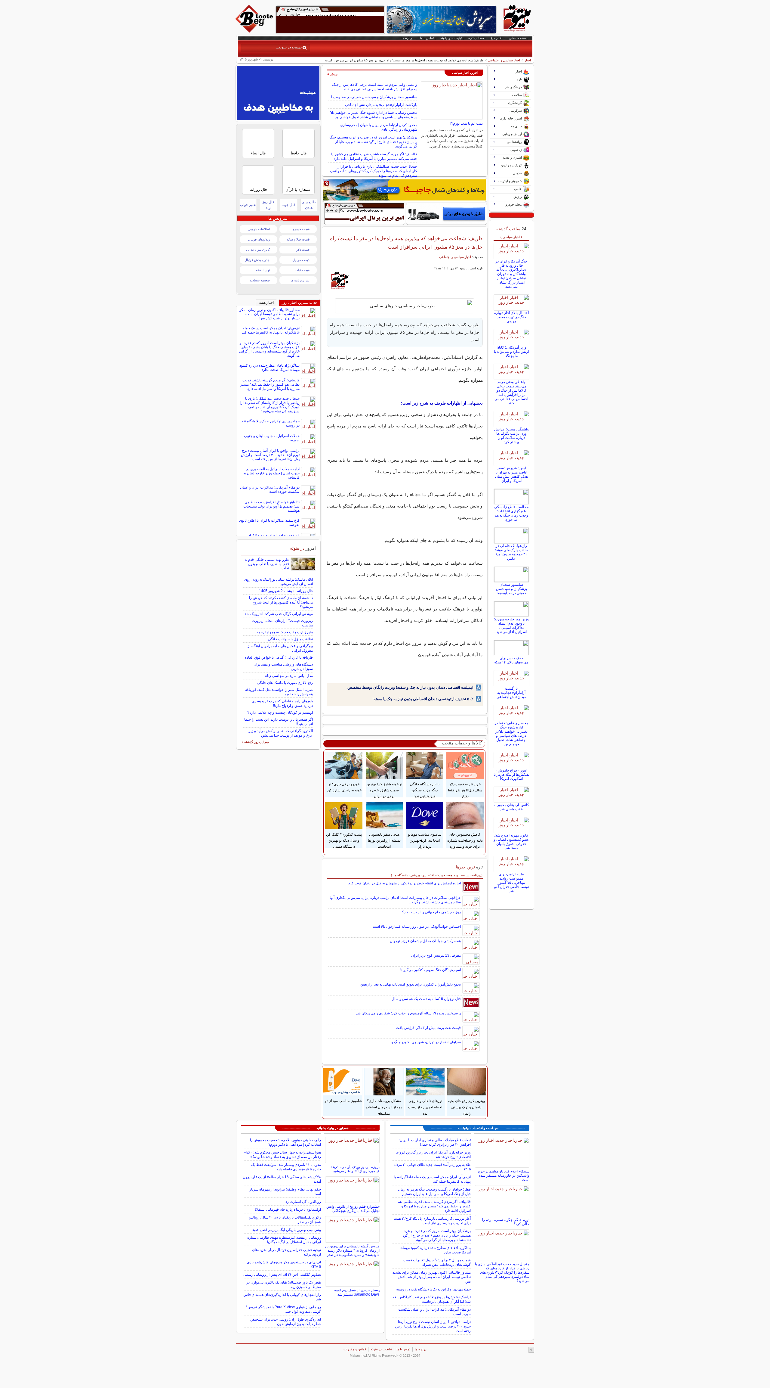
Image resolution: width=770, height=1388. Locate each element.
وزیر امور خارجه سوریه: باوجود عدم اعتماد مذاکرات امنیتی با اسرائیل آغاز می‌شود (511, 625)
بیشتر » (332, 74)
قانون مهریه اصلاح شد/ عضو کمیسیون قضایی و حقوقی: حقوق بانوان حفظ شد (511, 841)
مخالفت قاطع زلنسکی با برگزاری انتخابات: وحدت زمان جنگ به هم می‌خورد (511, 513)
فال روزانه (258, 189)
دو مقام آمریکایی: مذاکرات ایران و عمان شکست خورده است (270, 489)
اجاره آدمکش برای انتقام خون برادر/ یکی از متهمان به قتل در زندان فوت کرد (404, 883)
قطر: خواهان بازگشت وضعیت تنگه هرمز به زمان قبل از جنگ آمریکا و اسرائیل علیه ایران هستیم (434, 1191)
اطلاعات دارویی (259, 229)
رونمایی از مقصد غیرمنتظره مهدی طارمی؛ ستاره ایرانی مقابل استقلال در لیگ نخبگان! (284, 1239)
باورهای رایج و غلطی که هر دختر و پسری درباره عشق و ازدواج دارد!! (282, 703)
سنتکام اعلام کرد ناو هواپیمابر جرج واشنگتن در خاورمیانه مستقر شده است (503, 1175)
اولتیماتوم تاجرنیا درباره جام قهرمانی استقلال (287, 1209)
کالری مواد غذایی (258, 249)
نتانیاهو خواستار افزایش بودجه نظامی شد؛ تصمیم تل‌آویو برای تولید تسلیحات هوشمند (271, 506)
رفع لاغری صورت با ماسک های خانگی (285, 683)
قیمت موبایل (301, 260)
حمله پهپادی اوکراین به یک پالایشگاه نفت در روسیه (433, 1289)
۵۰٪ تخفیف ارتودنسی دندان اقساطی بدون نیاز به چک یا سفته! (422, 699)
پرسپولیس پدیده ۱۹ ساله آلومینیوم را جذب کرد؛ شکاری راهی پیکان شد (408, 1013)
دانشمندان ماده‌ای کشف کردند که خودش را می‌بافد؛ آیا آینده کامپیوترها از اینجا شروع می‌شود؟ (281, 602)
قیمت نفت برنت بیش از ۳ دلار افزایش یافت (428, 1028)
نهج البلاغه (263, 270)
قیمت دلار (303, 249)
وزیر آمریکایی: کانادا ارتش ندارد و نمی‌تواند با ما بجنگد (511, 351)
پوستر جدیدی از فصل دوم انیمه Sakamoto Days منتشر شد (357, 1292)
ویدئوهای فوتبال (259, 239)
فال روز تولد (268, 205)
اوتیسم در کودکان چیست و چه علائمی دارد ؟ (280, 712)
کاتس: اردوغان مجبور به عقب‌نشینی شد (511, 807)
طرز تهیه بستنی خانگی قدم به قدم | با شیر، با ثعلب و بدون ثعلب (267, 563)
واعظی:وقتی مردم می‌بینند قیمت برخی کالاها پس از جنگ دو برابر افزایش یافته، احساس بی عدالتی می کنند (374, 86)
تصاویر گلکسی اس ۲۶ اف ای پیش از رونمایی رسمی (282, 1274)
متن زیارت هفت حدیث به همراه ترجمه (285, 632)
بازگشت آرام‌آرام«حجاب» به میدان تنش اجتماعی (381, 105)
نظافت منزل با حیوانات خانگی (290, 639)
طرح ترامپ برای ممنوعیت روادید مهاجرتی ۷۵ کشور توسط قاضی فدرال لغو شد (511, 882)
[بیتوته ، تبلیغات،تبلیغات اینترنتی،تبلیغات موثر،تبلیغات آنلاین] (330, 19)
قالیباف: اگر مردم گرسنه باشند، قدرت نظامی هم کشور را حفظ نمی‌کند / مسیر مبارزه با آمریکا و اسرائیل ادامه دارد (374, 156)
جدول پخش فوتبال (257, 260)
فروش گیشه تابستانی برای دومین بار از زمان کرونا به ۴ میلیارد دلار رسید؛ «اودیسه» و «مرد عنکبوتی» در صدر (352, 1250)
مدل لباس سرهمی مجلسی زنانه (288, 676)
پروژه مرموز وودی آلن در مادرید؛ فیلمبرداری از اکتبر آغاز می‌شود (355, 1169)
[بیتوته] (255, 31)
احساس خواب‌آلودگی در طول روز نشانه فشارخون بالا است (416, 926)
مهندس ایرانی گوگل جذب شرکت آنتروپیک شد (279, 614)
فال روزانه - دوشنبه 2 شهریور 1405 (286, 591)
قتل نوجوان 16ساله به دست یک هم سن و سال (426, 999)
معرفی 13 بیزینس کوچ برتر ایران (436, 955)
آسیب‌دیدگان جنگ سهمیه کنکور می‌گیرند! (430, 970)
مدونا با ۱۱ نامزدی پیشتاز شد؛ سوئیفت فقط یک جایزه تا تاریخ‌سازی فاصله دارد (286, 1167)
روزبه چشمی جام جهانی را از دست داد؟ (431, 912)
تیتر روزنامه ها (300, 280)
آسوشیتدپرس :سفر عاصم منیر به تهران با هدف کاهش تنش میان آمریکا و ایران (511, 474)
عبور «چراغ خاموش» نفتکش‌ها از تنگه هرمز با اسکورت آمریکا (511, 774)
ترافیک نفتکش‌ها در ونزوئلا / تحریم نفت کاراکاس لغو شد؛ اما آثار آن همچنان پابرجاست (432, 1299)
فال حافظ (298, 153)
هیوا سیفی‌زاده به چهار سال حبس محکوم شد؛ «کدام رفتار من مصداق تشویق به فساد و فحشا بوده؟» (282, 1154)
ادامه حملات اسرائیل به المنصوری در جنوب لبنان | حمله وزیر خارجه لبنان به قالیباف (271, 473)
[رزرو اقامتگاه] (404, 189)
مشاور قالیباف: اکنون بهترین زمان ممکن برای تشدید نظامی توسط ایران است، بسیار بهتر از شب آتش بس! (269, 314)
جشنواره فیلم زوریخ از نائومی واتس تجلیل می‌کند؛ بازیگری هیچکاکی (353, 1208)
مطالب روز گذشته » (255, 742)
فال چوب (288, 205)
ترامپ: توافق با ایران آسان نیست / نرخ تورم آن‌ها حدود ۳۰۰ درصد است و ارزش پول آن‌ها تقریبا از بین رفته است (270, 455)
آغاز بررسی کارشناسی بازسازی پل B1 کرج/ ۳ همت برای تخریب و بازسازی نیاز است (432, 1220)
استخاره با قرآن (298, 189)
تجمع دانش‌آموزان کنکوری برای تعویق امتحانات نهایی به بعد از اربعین (410, 984)
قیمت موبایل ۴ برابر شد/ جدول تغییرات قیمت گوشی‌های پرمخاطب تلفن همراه (437, 1262)
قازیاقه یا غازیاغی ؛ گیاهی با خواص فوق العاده (279, 657)
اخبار (528, 60)
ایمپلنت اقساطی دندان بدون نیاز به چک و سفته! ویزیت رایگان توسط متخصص (410, 687)
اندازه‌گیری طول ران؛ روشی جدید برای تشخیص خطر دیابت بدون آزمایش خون (285, 1321)
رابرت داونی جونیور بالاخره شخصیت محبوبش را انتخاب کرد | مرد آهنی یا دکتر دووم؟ (285, 1142)
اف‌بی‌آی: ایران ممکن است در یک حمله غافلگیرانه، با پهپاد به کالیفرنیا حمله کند (271, 330)
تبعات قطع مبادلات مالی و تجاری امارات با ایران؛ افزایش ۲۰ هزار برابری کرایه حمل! (435, 1142)
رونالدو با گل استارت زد (303, 1202)
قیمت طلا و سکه (298, 239)
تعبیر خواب (248, 205)
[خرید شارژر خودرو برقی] (446, 213)
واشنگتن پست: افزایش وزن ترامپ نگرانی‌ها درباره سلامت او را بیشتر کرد (511, 435)
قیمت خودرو (301, 229)
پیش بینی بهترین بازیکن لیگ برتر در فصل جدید (286, 1230)
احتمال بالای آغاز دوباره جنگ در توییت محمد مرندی (511, 317)
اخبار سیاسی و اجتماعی (504, 60)
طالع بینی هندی (308, 205)
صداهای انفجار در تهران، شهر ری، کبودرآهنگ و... (425, 1042)
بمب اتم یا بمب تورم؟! (466, 123)
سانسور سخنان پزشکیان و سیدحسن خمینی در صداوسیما (374, 97)
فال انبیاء (258, 153)
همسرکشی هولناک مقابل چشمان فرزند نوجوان (425, 941)
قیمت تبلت (302, 270)
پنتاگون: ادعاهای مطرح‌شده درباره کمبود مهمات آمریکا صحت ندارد (269, 367)
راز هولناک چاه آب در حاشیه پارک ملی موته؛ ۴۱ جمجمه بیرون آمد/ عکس (511, 552)
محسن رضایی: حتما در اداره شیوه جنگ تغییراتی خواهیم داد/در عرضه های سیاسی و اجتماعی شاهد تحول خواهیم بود (373, 114)
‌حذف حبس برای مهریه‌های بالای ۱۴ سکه (511, 660)
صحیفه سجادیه (260, 280)
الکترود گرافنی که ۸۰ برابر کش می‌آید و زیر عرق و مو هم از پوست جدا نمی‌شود (280, 733)
